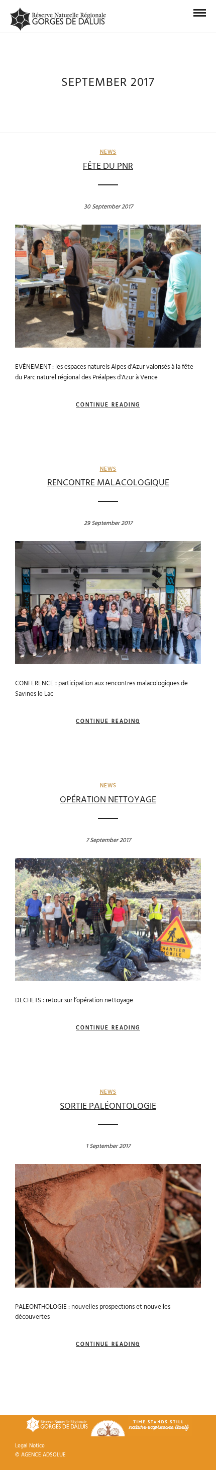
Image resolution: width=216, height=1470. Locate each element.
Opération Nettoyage (108, 800)
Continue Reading (108, 404)
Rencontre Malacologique (108, 483)
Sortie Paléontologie (108, 1106)
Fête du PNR (108, 166)
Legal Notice (30, 1445)
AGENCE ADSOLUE (43, 1454)
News (108, 152)
